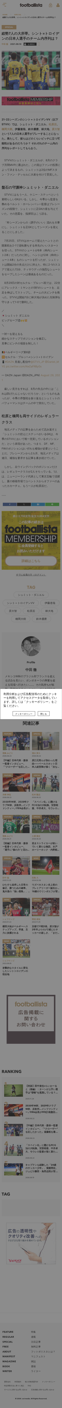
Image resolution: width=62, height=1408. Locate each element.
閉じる (43, 714)
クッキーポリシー (23, 714)
